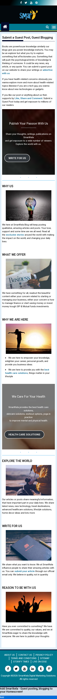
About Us (9, 655)
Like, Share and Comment (28, 98)
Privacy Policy (44, 655)
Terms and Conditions (23, 658)
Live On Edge (40, 661)
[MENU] (54, 27)
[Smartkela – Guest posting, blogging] (5, 26)
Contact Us (25, 655)
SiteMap (44, 658)
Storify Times (21, 661)
